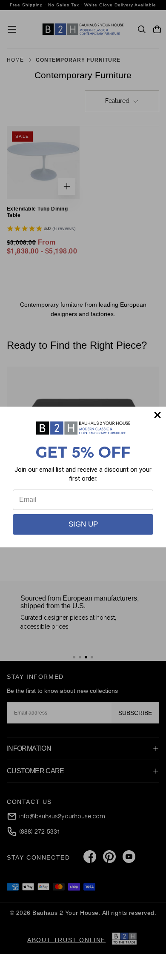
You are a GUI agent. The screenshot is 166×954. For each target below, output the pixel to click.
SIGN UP (83, 524)
